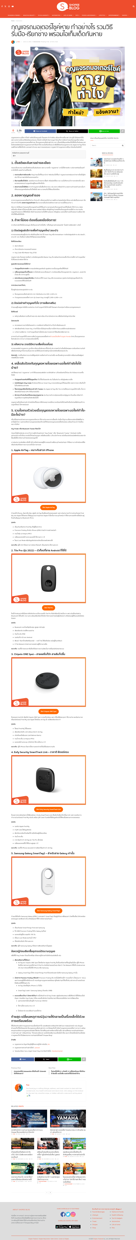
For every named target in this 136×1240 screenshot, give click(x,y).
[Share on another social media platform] (122, 131)
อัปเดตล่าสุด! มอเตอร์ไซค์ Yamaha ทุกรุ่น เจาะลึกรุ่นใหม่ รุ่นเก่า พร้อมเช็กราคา (68, 1131)
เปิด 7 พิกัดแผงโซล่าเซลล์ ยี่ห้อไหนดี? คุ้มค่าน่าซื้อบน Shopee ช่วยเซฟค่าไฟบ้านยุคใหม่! (113, 195)
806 (116, 189)
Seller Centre (54, 1239)
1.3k (116, 176)
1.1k (82, 1156)
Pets (77, 15)
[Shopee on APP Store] (74, 1226)
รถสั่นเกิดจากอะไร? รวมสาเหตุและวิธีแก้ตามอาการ (48, 1178)
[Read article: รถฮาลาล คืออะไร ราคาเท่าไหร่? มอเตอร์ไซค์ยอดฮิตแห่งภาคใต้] (22, 1168)
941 (116, 199)
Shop (94, 1228)
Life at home (116, 1224)
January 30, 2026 (74, 1156)
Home (12, 21)
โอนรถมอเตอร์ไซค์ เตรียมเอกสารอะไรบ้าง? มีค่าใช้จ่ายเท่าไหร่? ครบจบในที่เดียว (74, 1179)
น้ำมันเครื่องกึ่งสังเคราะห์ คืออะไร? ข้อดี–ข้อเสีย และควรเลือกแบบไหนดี (22, 1154)
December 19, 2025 (22, 1159)
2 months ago (109, 176)
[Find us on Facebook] (1, 6)
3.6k (65, 1185)
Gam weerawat (43, 1181)
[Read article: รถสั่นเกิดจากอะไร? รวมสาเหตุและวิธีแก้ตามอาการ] (48, 1168)
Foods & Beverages (89, 15)
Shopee (124, 15)
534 (31, 1181)
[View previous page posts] (46, 1192)
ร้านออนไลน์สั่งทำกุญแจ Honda (60, 336)
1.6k (69, 1134)
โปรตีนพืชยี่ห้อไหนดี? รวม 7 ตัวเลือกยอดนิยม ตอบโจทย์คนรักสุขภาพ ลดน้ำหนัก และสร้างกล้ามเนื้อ (113, 184)
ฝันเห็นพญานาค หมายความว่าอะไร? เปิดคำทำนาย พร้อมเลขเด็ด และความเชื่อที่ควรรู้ (114, 172)
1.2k (57, 1159)
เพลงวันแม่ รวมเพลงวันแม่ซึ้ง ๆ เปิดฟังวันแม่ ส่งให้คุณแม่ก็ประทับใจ (114, 161)
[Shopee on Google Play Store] (61, 1226)
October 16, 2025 (80, 1184)
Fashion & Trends (14, 15)
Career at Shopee (64, 1239)
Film (14, 1134)
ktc (49, 1044)
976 (31, 1159)
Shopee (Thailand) (98, 1239)
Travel (94, 1221)
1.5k (28, 1134)
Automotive (56, 15)
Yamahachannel (57, 1051)
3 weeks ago (108, 165)
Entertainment (114, 15)
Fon (18, 42)
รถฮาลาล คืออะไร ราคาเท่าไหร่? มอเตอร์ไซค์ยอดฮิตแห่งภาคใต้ (21, 1178)
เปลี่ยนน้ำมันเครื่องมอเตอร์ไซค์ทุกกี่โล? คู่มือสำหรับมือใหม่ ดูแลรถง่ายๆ (48, 1154)
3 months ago (109, 199)
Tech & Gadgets (43, 15)
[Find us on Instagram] (9, 6)
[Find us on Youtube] (13, 6)
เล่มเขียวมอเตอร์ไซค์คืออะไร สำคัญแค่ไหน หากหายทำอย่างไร (74, 1153)
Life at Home (68, 15)
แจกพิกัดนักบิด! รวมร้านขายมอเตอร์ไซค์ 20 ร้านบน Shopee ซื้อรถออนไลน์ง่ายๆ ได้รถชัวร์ (27, 1131)
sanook (37, 1048)
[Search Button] (134, 6)
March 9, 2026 (53, 1181)
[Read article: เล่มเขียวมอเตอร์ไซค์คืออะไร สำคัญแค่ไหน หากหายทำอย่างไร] (74, 1143)
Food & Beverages (98, 1212)
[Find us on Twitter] (5, 6)
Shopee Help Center (44, 1239)
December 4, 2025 (22, 1181)
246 (115, 165)
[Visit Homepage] (68, 6)
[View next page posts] (50, 1192)
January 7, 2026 (60, 1134)
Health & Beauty (29, 15)
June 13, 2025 (27, 42)
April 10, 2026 (21, 1134)
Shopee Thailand (33, 1239)
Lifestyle (102, 15)
